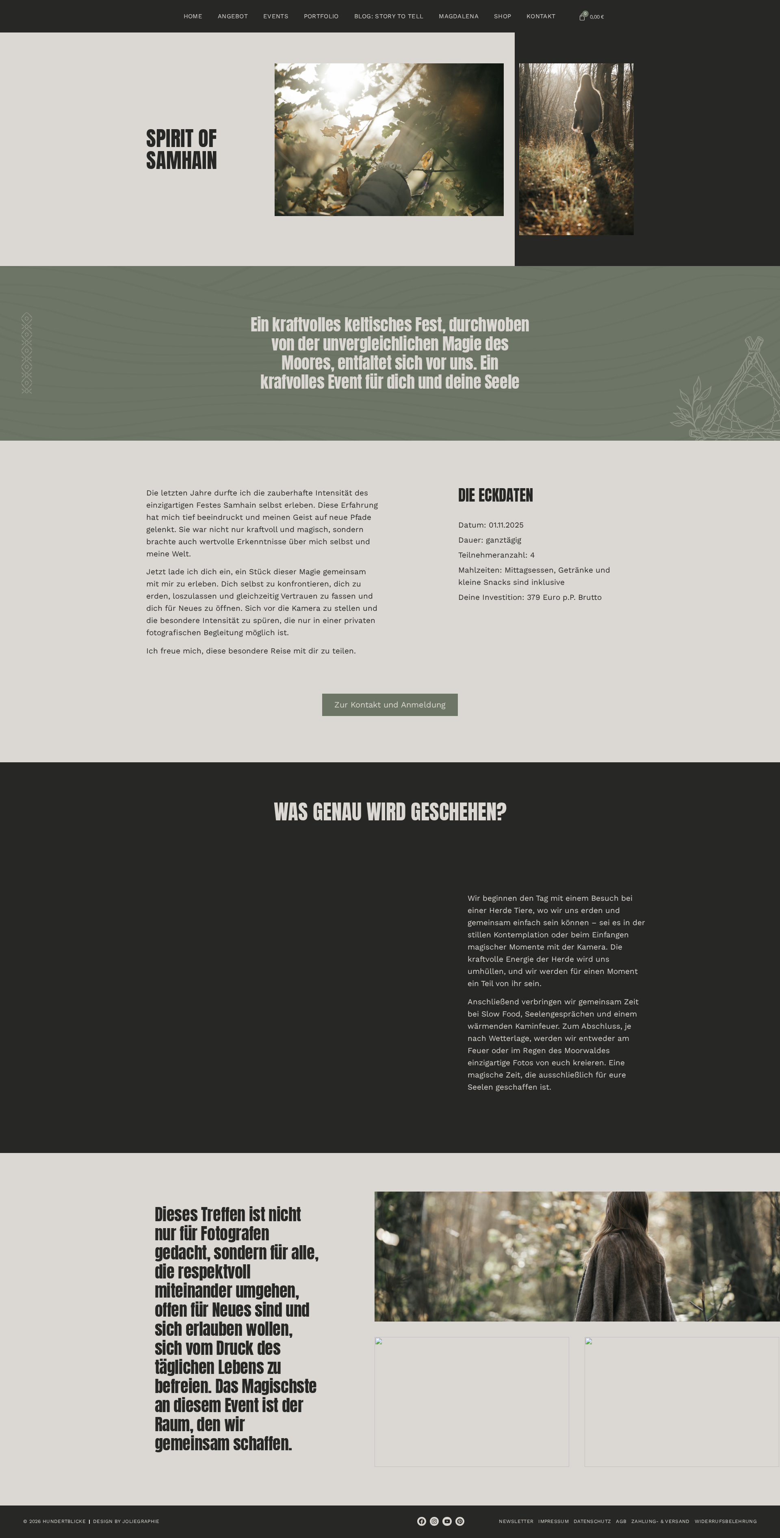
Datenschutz (592, 1521)
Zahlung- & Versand (660, 1521)
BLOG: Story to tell (389, 16)
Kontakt (540, 16)
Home (193, 16)
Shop (502, 16)
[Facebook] (421, 1521)
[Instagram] (434, 1521)
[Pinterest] (459, 1521)
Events (275, 16)
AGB (621, 1521)
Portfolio (321, 16)
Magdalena (459, 16)
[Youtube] (446, 1521)
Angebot (233, 16)
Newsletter (516, 1521)
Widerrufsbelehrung (726, 1521)
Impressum (553, 1521)
